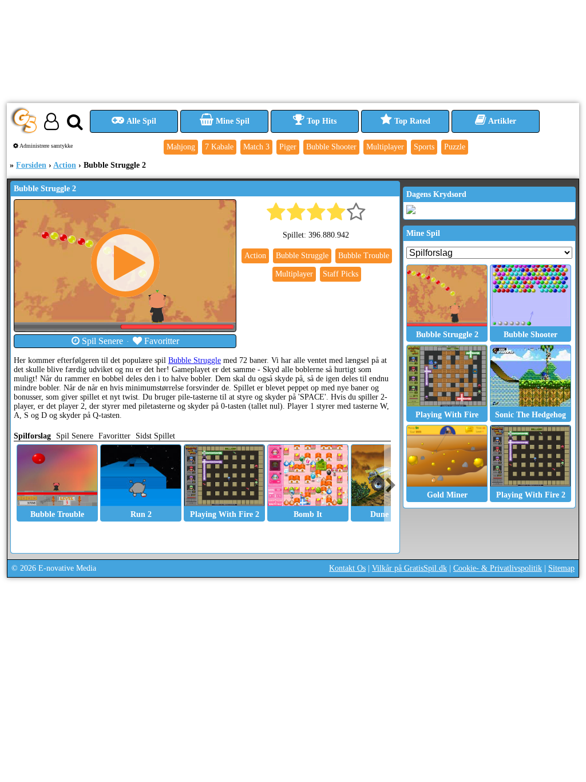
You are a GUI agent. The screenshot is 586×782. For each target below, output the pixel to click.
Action (64, 165)
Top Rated (411, 121)
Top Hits (320, 121)
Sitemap (561, 568)
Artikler (501, 121)
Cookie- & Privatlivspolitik (497, 568)
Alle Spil (140, 121)
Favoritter (160, 341)
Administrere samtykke (45, 146)
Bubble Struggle (194, 360)
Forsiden (31, 165)
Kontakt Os (347, 568)
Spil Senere (101, 341)
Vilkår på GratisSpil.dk (409, 568)
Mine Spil (231, 121)
